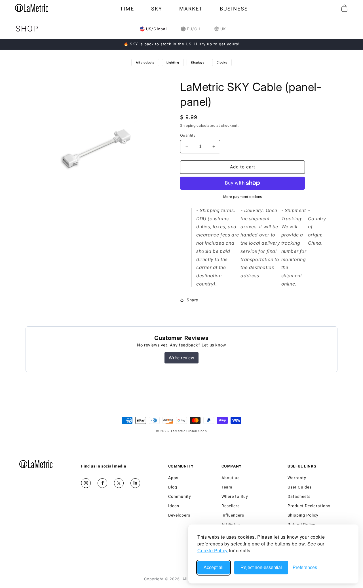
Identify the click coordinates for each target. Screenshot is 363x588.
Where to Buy (234, 496)
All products (145, 62)
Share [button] (192, 299)
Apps (173, 477)
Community (179, 496)
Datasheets (299, 496)
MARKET (191, 9)
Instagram (86, 483)
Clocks (222, 62)
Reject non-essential (261, 567)
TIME (127, 9)
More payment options (242, 196)
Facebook (102, 483)
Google (135, 483)
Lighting (172, 62)
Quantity (187, 135)
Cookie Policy (212, 550)
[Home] (36, 464)
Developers (179, 515)
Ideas (173, 506)
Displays (198, 62)
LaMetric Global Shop (189, 431)
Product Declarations (309, 506)
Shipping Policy (303, 515)
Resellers (230, 506)
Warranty (297, 477)
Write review (181, 357)
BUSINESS (234, 9)
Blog (172, 487)
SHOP (27, 28)
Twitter (119, 483)
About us (230, 477)
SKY (156, 9)
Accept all (213, 567)
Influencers (232, 515)
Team (226, 487)
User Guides (300, 487)
